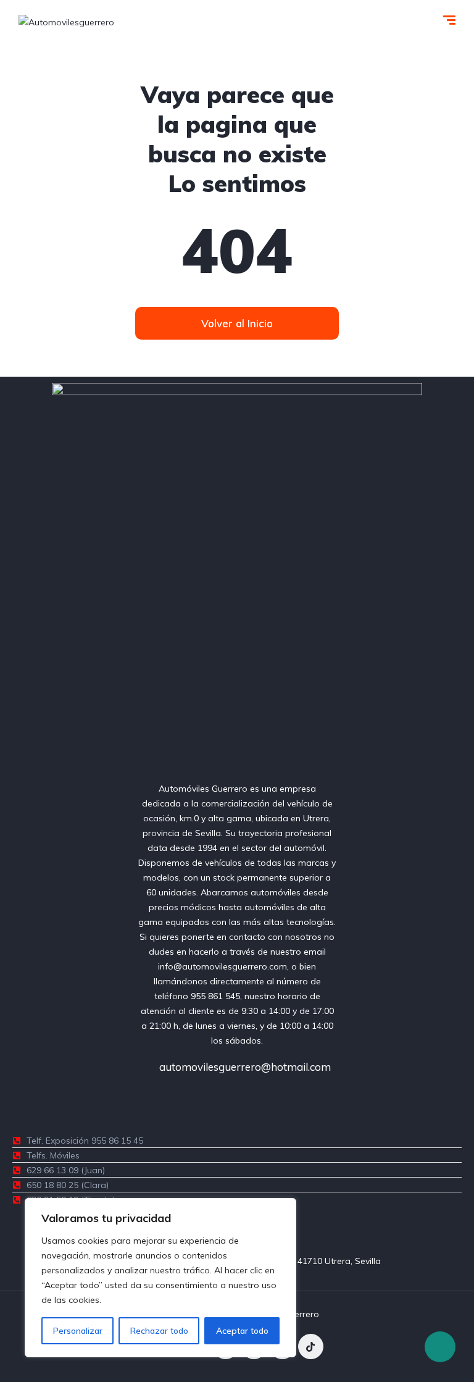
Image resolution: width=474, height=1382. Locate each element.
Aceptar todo (242, 1330)
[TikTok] (310, 1346)
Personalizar (77, 1330)
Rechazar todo (159, 1330)
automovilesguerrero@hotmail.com (244, 1066)
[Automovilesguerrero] (66, 21)
